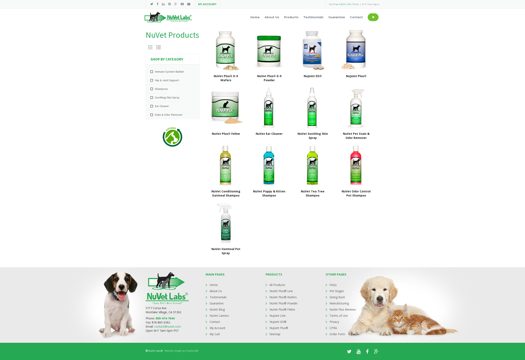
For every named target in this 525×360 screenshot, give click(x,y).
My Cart (215, 334)
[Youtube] (182, 4)
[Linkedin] (163, 4)
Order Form (337, 334)
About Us (216, 291)
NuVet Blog (217, 309)
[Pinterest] (169, 4)
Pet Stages (337, 291)
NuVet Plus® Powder (283, 303)
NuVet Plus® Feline (282, 309)
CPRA (333, 328)
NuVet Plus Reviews (343, 309)
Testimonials (218, 297)
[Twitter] (151, 4)
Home (214, 285)
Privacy (334, 322)
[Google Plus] (175, 4)
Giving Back (337, 297)
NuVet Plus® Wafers (283, 297)
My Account (217, 328)
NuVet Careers (219, 316)
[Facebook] (158, 4)
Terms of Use (339, 316)
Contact (215, 322)
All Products (277, 285)
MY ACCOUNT (207, 4)
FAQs (333, 285)
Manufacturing (339, 303)
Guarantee (217, 303)
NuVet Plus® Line (281, 291)
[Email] (188, 4)
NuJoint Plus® (278, 328)
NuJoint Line (277, 316)
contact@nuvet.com (167, 326)
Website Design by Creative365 (181, 350)
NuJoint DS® (277, 322)
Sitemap (274, 334)
